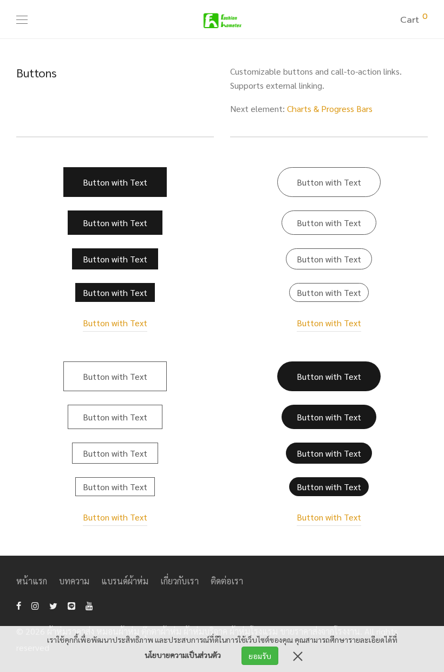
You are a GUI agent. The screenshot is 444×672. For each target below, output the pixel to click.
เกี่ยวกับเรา (179, 581)
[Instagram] (35, 604)
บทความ (74, 581)
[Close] (298, 655)
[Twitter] (53, 604)
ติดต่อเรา (227, 581)
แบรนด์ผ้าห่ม (124, 581)
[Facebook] (18, 604)
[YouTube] (90, 604)
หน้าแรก (31, 581)
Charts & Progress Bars (330, 108)
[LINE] (71, 604)
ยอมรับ (260, 656)
